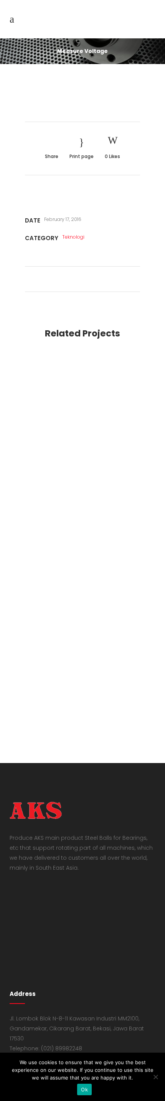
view (82, 404)
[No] (155, 1077)
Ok (84, 1089)
